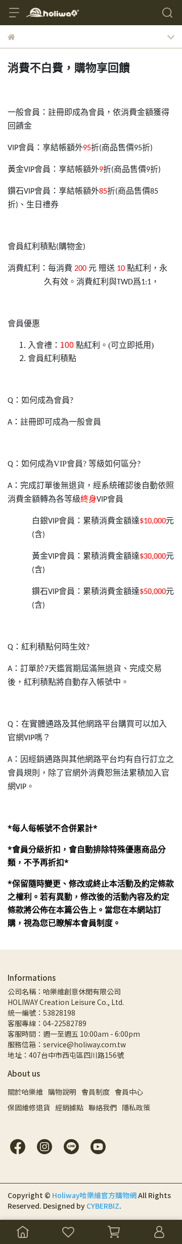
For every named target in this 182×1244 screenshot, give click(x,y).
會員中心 (129, 1092)
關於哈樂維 (25, 1092)
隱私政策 (136, 1107)
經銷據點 (69, 1107)
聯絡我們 (102, 1107)
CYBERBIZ (102, 1206)
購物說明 (62, 1092)
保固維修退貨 (29, 1107)
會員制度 (95, 1092)
